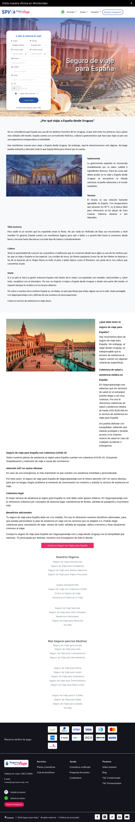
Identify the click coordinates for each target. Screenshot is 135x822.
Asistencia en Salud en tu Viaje (67, 597)
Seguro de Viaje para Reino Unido (67, 684)
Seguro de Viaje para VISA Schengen (67, 612)
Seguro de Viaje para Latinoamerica (67, 653)
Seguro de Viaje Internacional (67, 561)
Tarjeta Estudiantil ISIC (67, 585)
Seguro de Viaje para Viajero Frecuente (67, 574)
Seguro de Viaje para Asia (67, 649)
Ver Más (68, 708)
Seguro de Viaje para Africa (67, 668)
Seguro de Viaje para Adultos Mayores (67, 570)
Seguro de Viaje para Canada (67, 703)
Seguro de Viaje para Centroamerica (67, 680)
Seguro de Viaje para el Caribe (67, 695)
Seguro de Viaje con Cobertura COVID (67, 589)
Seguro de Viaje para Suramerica (67, 676)
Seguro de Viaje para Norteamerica (67, 657)
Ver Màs (68, 625)
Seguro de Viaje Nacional (67, 608)
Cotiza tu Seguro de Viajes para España (67, 545)
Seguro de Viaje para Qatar (67, 699)
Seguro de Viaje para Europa (67, 645)
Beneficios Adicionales (67, 616)
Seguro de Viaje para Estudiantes (67, 566)
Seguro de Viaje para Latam (67, 672)
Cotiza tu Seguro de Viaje (67, 593)
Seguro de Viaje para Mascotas (67, 620)
